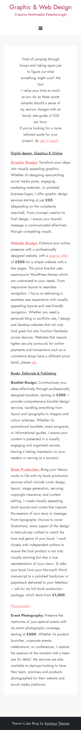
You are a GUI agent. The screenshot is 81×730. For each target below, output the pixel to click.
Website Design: (24, 243)
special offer (58, 255)
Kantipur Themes (57, 723)
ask (34, 362)
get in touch (49, 140)
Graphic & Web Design (40, 7)
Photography (20, 606)
